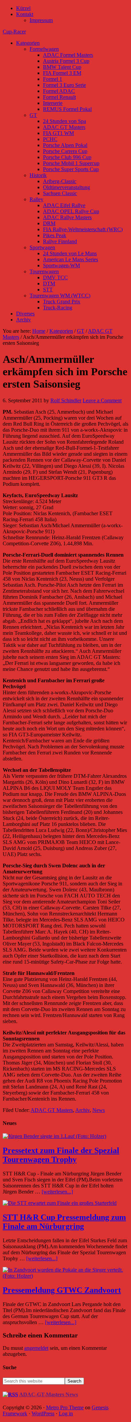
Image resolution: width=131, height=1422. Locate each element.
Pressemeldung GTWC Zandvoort (62, 1290)
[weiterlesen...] (57, 1191)
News (98, 1110)
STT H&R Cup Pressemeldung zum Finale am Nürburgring (64, 1222)
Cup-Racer (14, 31)
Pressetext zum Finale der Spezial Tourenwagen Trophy (61, 1155)
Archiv (82, 1110)
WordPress (43, 1413)
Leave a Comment (102, 400)
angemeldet (36, 1348)
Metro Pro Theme (65, 1407)
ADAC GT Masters (52, 1110)
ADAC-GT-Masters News (48, 1394)
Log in (66, 1413)
